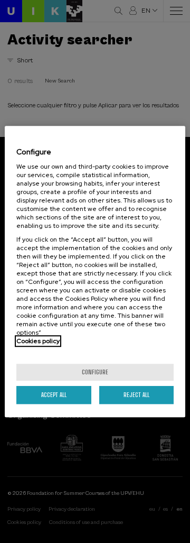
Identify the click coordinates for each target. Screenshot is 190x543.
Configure (95, 372)
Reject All (136, 395)
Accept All (53, 395)
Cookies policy (38, 341)
